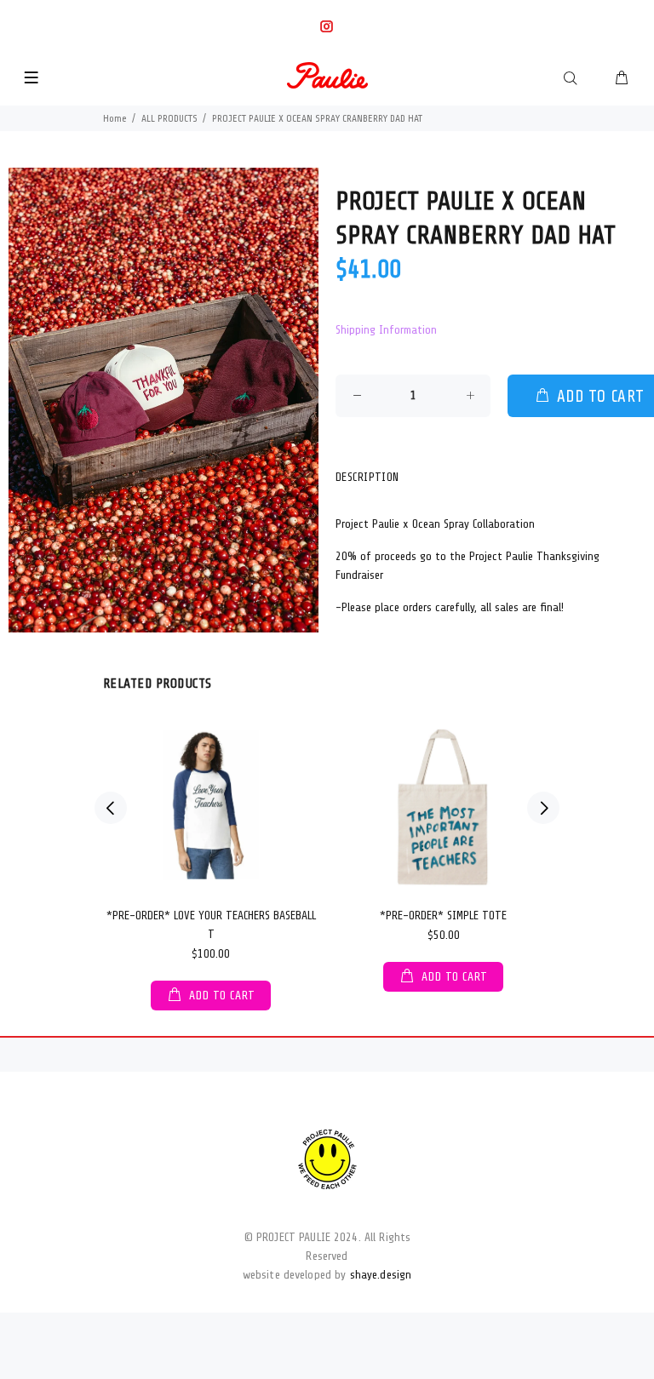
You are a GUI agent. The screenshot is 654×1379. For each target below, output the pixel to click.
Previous (111, 808)
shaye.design (381, 1274)
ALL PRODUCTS (169, 118)
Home (115, 118)
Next (543, 808)
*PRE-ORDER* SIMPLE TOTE (443, 915)
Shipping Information (386, 329)
